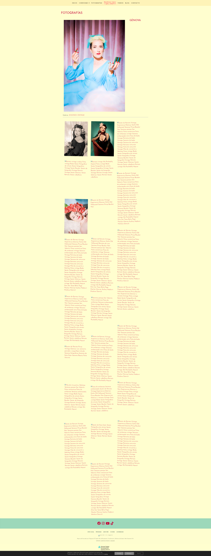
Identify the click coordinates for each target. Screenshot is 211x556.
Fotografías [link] (96, 3)
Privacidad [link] (98, 531)
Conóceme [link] (83, 3)
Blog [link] (127, 3)
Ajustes (139, 553)
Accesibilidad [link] (120, 531)
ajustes (106, 554)
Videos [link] (120, 3)
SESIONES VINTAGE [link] (77, 115)
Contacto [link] (135, 3)
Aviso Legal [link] (91, 531)
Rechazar (129, 553)
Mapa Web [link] (105, 531)
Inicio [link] (74, 3)
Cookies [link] (112, 531)
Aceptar (119, 553)
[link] (110, 3)
